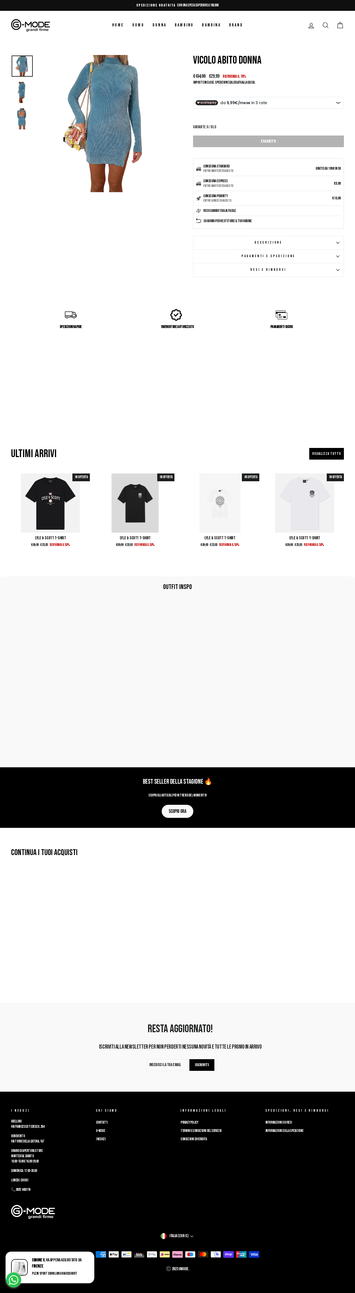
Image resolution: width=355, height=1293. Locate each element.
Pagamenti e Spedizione (268, 256)
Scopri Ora (177, 811)
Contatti (102, 1122)
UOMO (138, 25)
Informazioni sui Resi (278, 1122)
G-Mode (100, 1131)
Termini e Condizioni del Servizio (201, 1131)
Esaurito (268, 141)
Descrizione (268, 242)
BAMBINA (211, 25)
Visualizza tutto (326, 453)
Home (118, 25)
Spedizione (222, 82)
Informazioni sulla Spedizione (284, 1131)
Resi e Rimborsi (268, 269)
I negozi (101, 1139)
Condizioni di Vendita (194, 1139)
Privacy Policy (189, 1122)
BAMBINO (184, 25)
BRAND (236, 25)
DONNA (159, 25)
